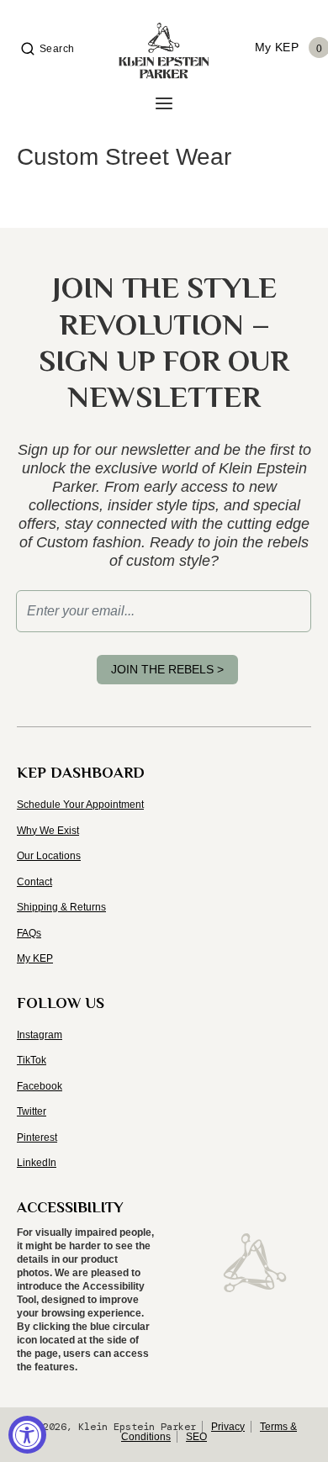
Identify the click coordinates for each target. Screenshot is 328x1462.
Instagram (39, 1035)
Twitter (31, 1111)
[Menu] (164, 104)
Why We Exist (48, 831)
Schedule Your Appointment (80, 804)
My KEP (35, 958)
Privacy (228, 1427)
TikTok (31, 1060)
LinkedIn (36, 1163)
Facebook (39, 1086)
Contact (34, 882)
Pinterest (37, 1137)
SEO (196, 1437)
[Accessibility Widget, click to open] (27, 1435)
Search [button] (57, 49)
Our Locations (49, 856)
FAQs (29, 933)
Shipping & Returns (61, 907)
